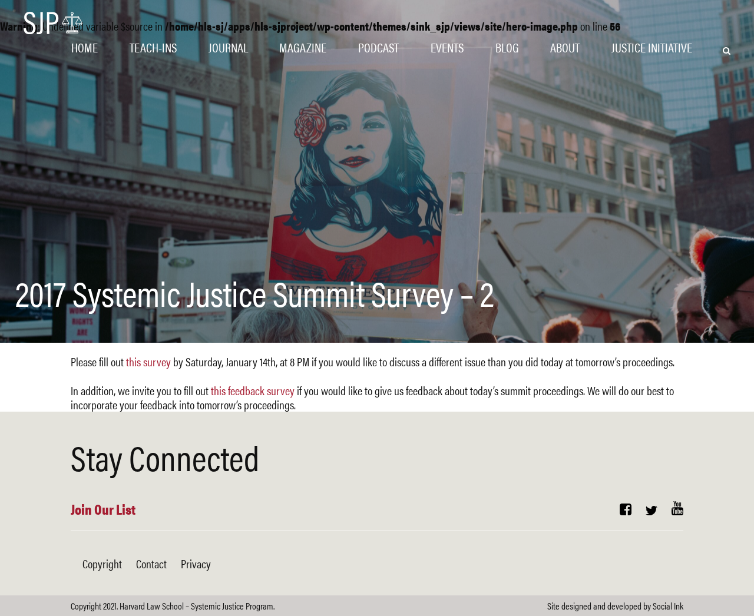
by (615, 605)
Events (447, 47)
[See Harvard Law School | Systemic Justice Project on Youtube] (677, 510)
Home (84, 47)
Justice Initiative (651, 47)
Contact (151, 563)
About (565, 47)
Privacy (196, 563)
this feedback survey (253, 390)
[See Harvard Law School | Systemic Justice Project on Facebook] (625, 510)
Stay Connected (165, 456)
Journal (228, 47)
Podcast (378, 47)
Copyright (102, 563)
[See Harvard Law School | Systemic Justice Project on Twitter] (651, 510)
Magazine (302, 47)
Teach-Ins (153, 47)
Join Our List (103, 509)
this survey (148, 361)
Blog (507, 47)
